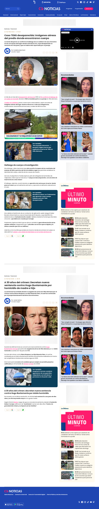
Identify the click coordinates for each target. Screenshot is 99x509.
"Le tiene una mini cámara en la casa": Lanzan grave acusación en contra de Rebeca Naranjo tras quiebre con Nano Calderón (77, 155)
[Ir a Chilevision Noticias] (49, 491)
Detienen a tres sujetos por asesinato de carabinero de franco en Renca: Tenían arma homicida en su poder (75, 212)
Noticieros (93, 15)
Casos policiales (50, 15)
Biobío (16, 402)
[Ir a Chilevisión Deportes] (46, 2)
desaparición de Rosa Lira (27, 97)
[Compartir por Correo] (56, 52)
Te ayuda (59, 15)
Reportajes (23, 15)
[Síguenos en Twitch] (94, 2)
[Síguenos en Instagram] (84, 2)
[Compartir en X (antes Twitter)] (50, 52)
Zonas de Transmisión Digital (36, 494)
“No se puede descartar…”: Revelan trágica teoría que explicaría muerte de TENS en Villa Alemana (43, 148)
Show (65, 15)
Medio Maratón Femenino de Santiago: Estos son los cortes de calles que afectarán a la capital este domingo (83, 221)
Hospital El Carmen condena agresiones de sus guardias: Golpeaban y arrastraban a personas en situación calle (42, 374)
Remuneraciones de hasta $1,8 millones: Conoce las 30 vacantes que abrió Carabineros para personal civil (83, 252)
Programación (79, 8)
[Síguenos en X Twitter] (78, 2)
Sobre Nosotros (8, 494)
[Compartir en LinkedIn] (53, 52)
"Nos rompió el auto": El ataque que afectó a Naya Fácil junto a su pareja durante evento (76, 100)
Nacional (5, 15)
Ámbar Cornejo (28, 364)
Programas (69, 8)
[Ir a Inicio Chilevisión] (61, 2)
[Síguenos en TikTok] (87, 2)
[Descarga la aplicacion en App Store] (19, 504)
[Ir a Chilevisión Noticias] (49, 8)
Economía (40, 15)
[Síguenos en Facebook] (81, 2)
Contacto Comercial (21, 494)
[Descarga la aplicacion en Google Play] (8, 504)
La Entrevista (84, 15)
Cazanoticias (32, 15)
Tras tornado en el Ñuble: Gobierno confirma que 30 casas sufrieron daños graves (83, 231)
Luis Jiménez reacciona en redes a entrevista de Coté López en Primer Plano (76, 127)
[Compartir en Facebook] (44, 52)
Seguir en (8, 236)
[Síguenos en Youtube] (90, 2)
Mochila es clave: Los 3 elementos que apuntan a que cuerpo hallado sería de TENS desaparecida (44, 197)
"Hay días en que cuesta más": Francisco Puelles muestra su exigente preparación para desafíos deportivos (83, 242)
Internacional (14, 15)
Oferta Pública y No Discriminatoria (57, 494)
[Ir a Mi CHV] (34, 2)
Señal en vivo (89, 8)
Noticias (6, 29)
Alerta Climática (74, 15)
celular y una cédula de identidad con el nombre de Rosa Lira (32, 232)
